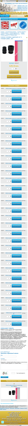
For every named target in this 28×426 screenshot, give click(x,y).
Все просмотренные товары (7, 403)
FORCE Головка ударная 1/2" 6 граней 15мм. (13, 140)
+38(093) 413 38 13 (22, 7)
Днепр (25, 408)
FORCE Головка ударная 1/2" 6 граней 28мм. (13, 230)
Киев (1, 409)
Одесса (4, 409)
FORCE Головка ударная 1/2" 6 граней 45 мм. (13, 313)
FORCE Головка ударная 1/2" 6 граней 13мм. (13, 125)
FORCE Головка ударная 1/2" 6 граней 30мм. (13, 245)
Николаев (12, 408)
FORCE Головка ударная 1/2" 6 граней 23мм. (13, 193)
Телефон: (3, 358)
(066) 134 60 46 (14, 415)
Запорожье (17, 408)
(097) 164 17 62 (15, 412)
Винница (7, 408)
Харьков (22, 408)
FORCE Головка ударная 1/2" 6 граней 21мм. (13, 178)
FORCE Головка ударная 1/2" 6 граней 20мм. (13, 170)
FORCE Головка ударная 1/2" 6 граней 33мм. (13, 267)
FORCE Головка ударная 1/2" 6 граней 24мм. (13, 200)
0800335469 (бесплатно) (20, 10)
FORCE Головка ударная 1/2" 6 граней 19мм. (13, 163)
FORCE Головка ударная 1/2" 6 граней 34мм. (13, 275)
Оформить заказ (20, 1)
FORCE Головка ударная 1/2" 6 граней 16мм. (14, 385)
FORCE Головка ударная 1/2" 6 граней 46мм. (13, 321)
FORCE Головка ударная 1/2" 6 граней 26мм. (13, 215)
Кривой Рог (2, 408)
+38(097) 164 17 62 (22, 5)
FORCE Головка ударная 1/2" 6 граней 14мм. (13, 133)
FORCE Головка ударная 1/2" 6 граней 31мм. (13, 252)
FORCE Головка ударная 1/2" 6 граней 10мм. (13, 103)
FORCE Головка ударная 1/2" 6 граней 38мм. (13, 297)
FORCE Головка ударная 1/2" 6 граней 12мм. (13, 118)
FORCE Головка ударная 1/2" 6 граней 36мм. (13, 290)
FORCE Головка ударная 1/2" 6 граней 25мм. (13, 208)
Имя (2, 355)
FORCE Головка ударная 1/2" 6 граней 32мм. (13, 260)
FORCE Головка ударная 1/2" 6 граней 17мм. (13, 148)
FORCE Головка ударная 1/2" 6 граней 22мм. (13, 185)
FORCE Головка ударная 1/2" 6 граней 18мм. (13, 155)
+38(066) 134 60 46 (22, 8)
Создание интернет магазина (13, 425)
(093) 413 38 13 (14, 414)
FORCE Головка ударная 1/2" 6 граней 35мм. (13, 282)
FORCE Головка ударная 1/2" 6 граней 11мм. (13, 110)
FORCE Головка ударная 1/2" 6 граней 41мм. (13, 305)
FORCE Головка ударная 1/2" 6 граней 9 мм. (14, 95)
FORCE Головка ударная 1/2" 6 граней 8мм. (14, 88)
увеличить (15, 80)
